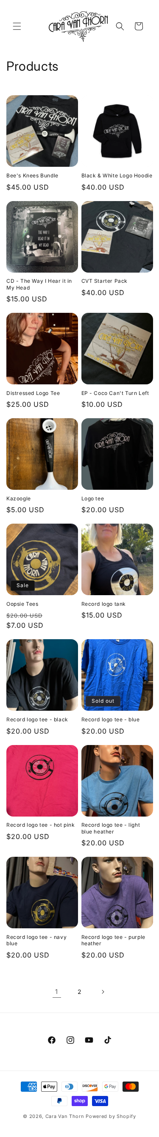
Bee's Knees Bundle (32, 175)
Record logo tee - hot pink (40, 825)
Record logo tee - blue (110, 719)
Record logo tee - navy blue (36, 940)
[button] (17, 26)
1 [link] (56, 992)
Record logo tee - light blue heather (110, 828)
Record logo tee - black (37, 719)
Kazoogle (18, 498)
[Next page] (102, 991)
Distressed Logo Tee (33, 393)
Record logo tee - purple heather (113, 940)
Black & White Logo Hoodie (117, 175)
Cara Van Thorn (64, 1116)
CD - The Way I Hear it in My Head (39, 284)
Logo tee (92, 498)
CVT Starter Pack (104, 281)
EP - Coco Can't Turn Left (115, 393)
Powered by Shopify (111, 1116)
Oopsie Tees (22, 604)
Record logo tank (103, 604)
